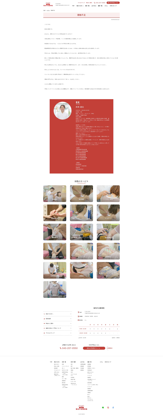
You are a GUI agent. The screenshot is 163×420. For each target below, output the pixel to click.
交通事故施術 (83, 364)
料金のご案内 (49, 323)
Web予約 (94, 348)
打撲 (72, 372)
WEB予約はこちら (113, 2)
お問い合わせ (56, 372)
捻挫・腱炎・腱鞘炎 (75, 368)
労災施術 (82, 368)
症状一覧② (73, 361)
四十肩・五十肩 (65, 370)
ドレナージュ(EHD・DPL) (93, 384)
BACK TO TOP (161, 418)
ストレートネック (65, 366)
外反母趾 (72, 377)
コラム (101, 361)
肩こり (63, 368)
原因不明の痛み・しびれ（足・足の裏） (65, 386)
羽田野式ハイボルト (91, 368)
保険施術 (82, 366)
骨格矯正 (89, 377)
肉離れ (72, 370)
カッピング (90, 386)
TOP (51, 361)
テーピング (90, 375)
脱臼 (72, 366)
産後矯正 (82, 370)
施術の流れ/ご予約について (53, 328)
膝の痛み (63, 382)
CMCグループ (108, 361)
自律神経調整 (90, 390)
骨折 (72, 364)
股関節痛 (63, 380)
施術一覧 (89, 361)
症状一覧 (64, 361)
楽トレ (89, 394)
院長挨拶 (48, 318)
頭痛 (63, 364)
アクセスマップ (50, 333)
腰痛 (63, 376)
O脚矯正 (89, 392)
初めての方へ (49, 314)
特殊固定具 (90, 370)
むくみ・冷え (73, 381)
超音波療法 (90, 382)
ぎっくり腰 (64, 378)
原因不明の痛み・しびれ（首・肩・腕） (65, 373)
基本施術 (89, 366)
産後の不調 (73, 379)
